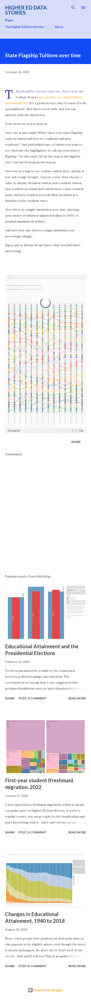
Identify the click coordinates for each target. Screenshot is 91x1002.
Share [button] (76, 442)
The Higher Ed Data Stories (24, 27)
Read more (77, 698)
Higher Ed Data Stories (26, 10)
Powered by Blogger (48, 990)
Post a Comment (33, 698)
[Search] (73, 7)
